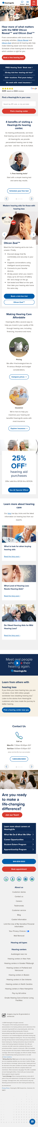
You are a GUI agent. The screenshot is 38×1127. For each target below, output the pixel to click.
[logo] (8, 3)
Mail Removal (19, 935)
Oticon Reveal (22, 40)
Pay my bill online (19, 993)
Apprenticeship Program (15, 849)
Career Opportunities (14, 839)
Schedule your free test (19, 191)
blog (9, 513)
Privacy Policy (5, 1088)
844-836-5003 (19, 861)
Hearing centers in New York (19, 958)
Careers (19, 901)
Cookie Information (19, 919)
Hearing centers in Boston (19, 975)
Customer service (19, 910)
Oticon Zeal (6, 43)
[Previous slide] (6, 198)
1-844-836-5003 (19, 759)
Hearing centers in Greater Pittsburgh (19, 963)
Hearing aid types (19, 942)
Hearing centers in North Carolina (19, 984)
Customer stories (19, 892)
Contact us (19, 896)
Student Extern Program (15, 844)
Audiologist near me (19, 954)
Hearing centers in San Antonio (19, 979)
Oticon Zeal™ (19, 302)
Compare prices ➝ (19, 377)
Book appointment (19, 869)
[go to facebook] (12, 879)
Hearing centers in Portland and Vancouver (19, 969)
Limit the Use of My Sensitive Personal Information (19, 925)
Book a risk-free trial (19, 296)
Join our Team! (12, 814)
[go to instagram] (25, 879)
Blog (19, 915)
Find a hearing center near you (16, 710)
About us (19, 887)
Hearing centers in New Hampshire (19, 988)
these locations (7, 1057)
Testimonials (19, 905)
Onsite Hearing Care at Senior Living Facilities (19, 999)
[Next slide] (31, 198)
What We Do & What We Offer (17, 834)
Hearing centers (19, 949)
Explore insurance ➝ (19, 428)
